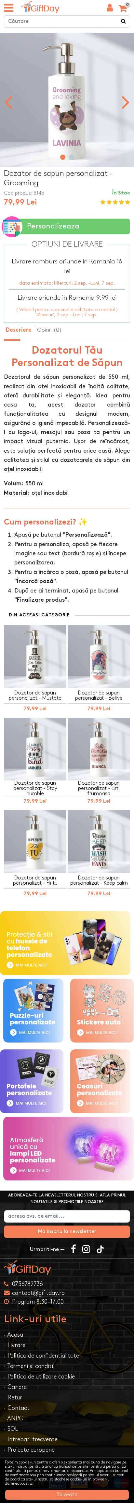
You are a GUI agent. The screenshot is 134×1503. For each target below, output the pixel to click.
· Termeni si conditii (29, 1366)
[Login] (110, 9)
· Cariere (15, 1387)
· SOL (11, 1429)
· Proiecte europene (29, 1450)
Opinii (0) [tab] (49, 330)
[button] (63, 157)
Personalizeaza (53, 226)
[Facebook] (73, 1250)
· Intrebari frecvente (31, 1439)
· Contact (17, 1408)
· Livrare (14, 1345)
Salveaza (67, 1494)
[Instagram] (86, 1250)
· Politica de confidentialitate (41, 1356)
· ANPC (13, 1418)
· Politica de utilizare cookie (39, 1376)
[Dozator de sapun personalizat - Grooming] (40, 7)
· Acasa (13, 1335)
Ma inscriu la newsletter (67, 1231)
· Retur (13, 1397)
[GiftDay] (67, 1267)
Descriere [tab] (19, 330)
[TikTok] (100, 1250)
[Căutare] (123, 21)
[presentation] (8, 101)
